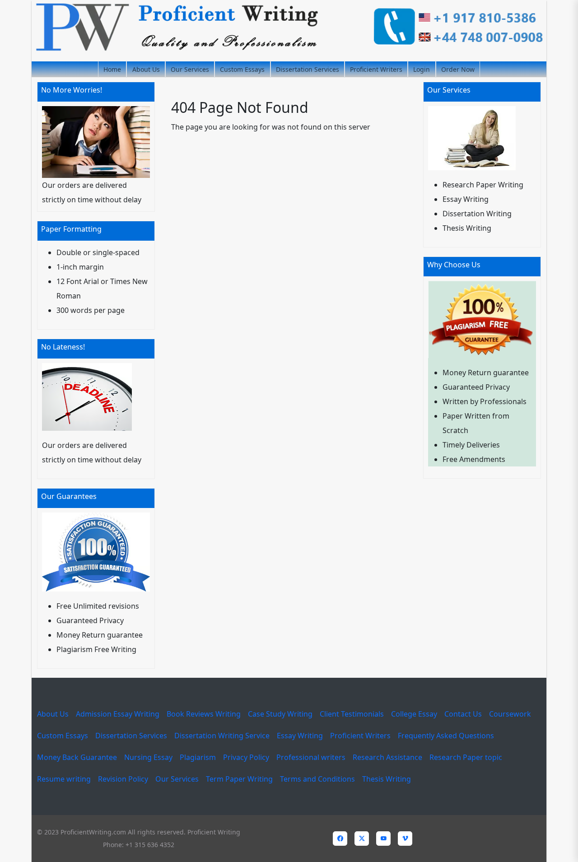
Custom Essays (242, 69)
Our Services (190, 69)
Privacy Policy (246, 757)
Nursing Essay (148, 757)
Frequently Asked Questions (446, 736)
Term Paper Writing (239, 779)
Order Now (458, 69)
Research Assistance (387, 757)
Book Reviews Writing (204, 714)
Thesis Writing (386, 779)
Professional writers (310, 757)
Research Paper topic (465, 757)
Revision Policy (123, 779)
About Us (146, 69)
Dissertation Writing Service (222, 736)
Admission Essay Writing (117, 714)
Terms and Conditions (317, 779)
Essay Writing (300, 736)
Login (421, 69)
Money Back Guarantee (77, 757)
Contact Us (463, 714)
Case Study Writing (280, 714)
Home (112, 69)
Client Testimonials (352, 714)
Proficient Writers (376, 69)
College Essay (414, 714)
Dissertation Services (307, 69)
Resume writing (64, 779)
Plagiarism (198, 757)
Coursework (510, 714)
